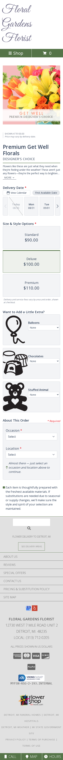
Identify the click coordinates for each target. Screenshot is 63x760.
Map (32, 756)
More (7, 177)
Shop (18, 53)
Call (11, 756)
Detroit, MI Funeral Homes (22, 714)
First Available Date (46, 192)
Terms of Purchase (42, 739)
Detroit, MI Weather (15, 727)
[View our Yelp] (34, 610)
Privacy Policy (16, 739)
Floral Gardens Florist (16, 24)
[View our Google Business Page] (28, 610)
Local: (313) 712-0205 (31, 637)
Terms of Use (31, 745)
